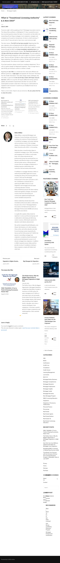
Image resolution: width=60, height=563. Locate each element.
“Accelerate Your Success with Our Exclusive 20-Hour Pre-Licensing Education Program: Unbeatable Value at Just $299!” (51, 455)
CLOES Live (46, 365)
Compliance (46, 367)
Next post (36, 258)
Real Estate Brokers (48, 416)
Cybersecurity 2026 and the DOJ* (53, 38)
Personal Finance (47, 407)
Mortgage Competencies (49, 382)
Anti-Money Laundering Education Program (47, 527)
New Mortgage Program (49, 396)
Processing (46, 409)
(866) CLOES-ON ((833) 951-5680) (21, 2)
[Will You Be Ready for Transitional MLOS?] (35, 107)
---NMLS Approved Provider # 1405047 (49, 2)
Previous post (6, 258)
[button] (20, 315)
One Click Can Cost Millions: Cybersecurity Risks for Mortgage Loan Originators (50, 444)
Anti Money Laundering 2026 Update (52, 30)
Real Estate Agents (48, 414)
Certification (46, 363)
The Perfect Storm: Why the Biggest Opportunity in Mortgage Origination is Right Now (31, 278)
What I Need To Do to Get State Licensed (47, 515)
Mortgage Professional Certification (47, 533)
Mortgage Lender (47, 391)
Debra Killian (18, 132)
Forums (48, 498)
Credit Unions (46, 370)
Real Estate (46, 411)
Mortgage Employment (49, 386)
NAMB (44, 502)
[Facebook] (6, 126)
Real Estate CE (47, 418)
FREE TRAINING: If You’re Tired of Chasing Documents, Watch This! (9, 289)
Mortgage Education (48, 384)
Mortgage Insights (11, 11)
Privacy (45, 463)
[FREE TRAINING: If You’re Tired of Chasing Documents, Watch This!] (10, 279)
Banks (44, 360)
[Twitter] (10, 126)
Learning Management (49, 372)
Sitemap (45, 468)
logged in (10, 326)
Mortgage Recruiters (48, 393)
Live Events (46, 374)
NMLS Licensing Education (50, 398)
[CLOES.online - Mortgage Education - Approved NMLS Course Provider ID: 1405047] (10, 6)
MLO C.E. (45, 377)
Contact (48, 500)
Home (2, 11)
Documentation (50, 496)
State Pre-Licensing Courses (52, 171)
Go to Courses (48, 350)
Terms (44, 466)
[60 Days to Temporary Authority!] (21, 103)
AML (44, 358)
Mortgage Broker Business (50, 379)
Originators (46, 400)
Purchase (45, 470)
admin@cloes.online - (35, 2)
